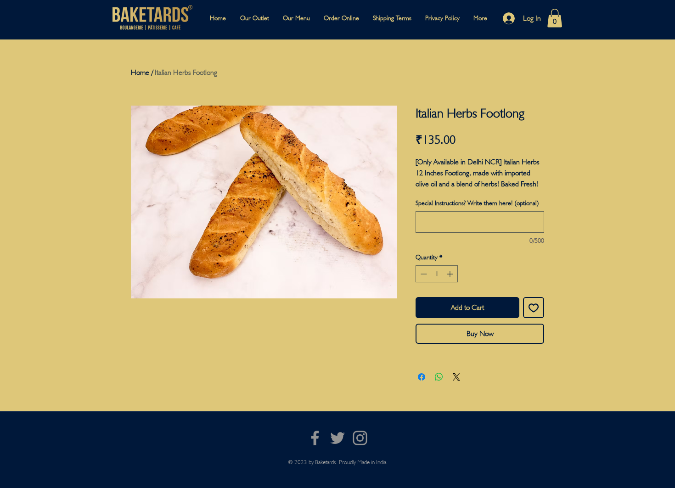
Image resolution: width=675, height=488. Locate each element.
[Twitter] (337, 438)
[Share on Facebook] (421, 376)
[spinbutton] (436, 274)
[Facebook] (315, 438)
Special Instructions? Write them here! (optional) (477, 203)
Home (140, 72)
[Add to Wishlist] (533, 307)
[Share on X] (456, 376)
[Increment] (450, 274)
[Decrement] (422, 274)
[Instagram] (360, 438)
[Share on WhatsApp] (438, 376)
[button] (554, 18)
